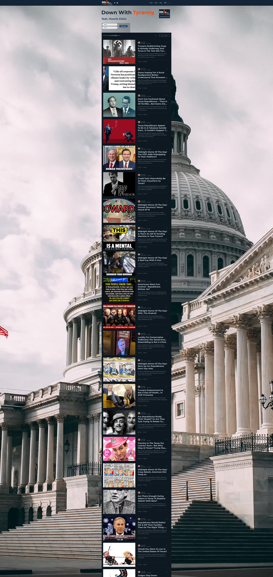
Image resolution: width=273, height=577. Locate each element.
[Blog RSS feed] (115, 35)
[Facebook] (114, 3)
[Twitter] (117, 3)
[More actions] (167, 43)
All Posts (105, 35)
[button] (155, 35)
